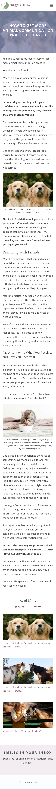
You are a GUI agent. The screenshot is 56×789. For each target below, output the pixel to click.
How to (37, 607)
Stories (19, 607)
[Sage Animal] (16, 5)
